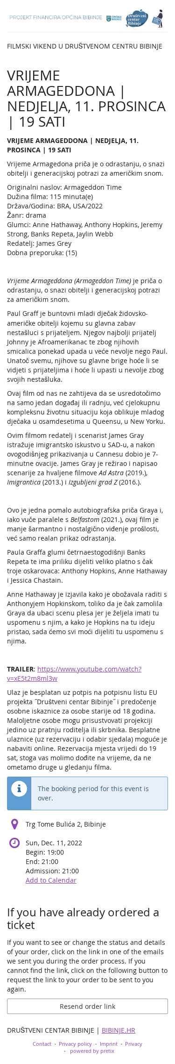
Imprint (109, 1043)
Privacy (133, 1043)
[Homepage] (87, 18)
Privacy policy (75, 1043)
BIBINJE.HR (118, 1030)
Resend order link (87, 1006)
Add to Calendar (51, 880)
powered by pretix (92, 1050)
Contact (42, 1043)
